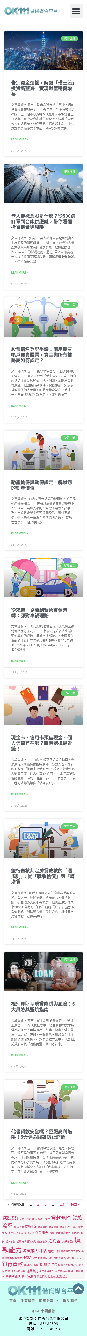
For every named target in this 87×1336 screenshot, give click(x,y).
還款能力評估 (35, 1250)
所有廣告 (28, 1301)
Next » (74, 1204)
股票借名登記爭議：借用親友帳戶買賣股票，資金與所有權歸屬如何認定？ (41, 355)
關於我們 (70, 1301)
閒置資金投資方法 (68, 1265)
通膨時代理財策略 (26, 1241)
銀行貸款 (12, 1264)
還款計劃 (54, 1251)
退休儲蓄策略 (63, 1232)
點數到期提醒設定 (58, 1276)
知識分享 (46, 1301)
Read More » (19, 139)
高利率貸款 (13, 1276)
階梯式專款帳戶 (16, 1271)
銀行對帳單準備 (57, 1258)
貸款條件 (61, 1218)
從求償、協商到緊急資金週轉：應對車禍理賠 (39, 612)
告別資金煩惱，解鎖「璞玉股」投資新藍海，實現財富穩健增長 (43, 88)
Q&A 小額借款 (43, 1311)
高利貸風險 (28, 1276)
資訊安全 (29, 1232)
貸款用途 (31, 1226)
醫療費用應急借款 (70, 1251)
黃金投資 (42, 1276)
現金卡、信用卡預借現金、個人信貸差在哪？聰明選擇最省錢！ (41, 743)
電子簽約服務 (62, 1271)
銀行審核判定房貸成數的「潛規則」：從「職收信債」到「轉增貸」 (43, 876)
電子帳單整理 (46, 1271)
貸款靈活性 (66, 1226)
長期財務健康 (31, 1265)
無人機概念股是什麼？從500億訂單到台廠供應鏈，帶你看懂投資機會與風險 (43, 221)
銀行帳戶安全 (74, 1258)
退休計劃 (11, 1241)
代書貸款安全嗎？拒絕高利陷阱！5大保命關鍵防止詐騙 (41, 1134)
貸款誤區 (43, 1226)
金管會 (27, 1258)
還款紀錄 (67, 1241)
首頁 (13, 1301)
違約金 (54, 1241)
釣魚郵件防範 (40, 1258)
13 (62, 1204)
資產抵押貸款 (15, 1232)
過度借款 (42, 1241)
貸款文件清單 (26, 1218)
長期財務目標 (48, 1265)
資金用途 (41, 1232)
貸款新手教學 (42, 1218)
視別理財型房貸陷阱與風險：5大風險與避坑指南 (43, 1006)
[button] (76, 11)
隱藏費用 (32, 1271)
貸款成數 (10, 1218)
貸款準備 (19, 1226)
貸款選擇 (53, 1226)
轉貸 (52, 1232)
